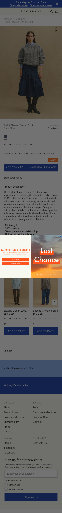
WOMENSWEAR (15, 263)
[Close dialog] (61, 237)
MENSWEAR (15, 259)
